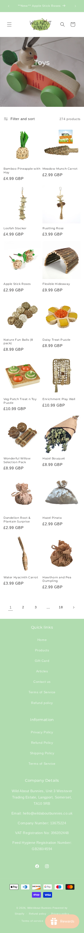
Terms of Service (42, 692)
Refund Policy (42, 742)
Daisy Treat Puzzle (56, 339)
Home (42, 640)
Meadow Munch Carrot (59, 168)
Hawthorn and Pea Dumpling (56, 579)
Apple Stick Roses (17, 284)
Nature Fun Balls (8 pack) (18, 341)
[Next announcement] (75, 6)
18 (61, 607)
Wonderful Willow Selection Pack (17, 460)
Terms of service (32, 921)
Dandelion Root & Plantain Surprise (17, 519)
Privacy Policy (42, 732)
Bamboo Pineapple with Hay (22, 170)
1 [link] (11, 607)
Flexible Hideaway (56, 284)
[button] (9, 24)
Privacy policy (60, 913)
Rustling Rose (53, 228)
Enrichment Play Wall (58, 399)
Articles (42, 671)
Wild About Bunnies (39, 907)
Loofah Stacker (15, 228)
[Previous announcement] (9, 6)
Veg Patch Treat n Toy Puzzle (20, 400)
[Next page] (73, 607)
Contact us (42, 682)
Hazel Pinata (52, 517)
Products (42, 650)
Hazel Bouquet (53, 458)
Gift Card (42, 661)
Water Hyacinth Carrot (21, 577)
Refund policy (42, 703)
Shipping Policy (42, 753)
